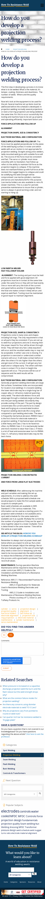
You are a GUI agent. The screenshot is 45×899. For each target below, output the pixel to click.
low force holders (9, 613)
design (13, 830)
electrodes (10, 811)
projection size (28, 615)
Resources (31, 882)
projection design (28, 609)
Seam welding (27, 823)
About (39, 882)
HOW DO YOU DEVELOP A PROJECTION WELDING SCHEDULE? (21, 534)
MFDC (14, 816)
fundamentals (30, 820)
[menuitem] (22, 750)
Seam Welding (9, 759)
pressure (5, 830)
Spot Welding (9, 750)
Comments (5, 640)
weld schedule (23, 830)
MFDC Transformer (28, 827)
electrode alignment (10, 615)
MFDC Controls (27, 816)
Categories (13, 882)
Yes (10, 635)
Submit (6, 668)
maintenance (7, 620)
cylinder (4, 609)
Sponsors (23, 882)
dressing (14, 827)
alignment (24, 611)
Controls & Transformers (14, 773)
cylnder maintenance (25, 620)
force (40, 816)
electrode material (26, 618)
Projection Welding (11, 755)
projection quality (9, 611)
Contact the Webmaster (34, 896)
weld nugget (35, 830)
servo (14, 609)
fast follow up (26, 613)
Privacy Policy (18, 896)
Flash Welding (9, 764)
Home (6, 882)
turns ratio (6, 833)
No (4, 635)
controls (25, 811)
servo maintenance (9, 622)
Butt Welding (9, 768)
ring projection (8, 618)
